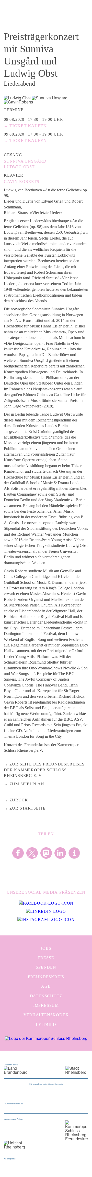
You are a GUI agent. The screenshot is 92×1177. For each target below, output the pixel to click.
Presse (46, 958)
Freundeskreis (46, 977)
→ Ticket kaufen (25, 126)
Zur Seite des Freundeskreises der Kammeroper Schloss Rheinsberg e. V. (44, 770)
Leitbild (46, 1024)
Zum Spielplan (26, 784)
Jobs (46, 948)
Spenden (46, 967)
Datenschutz (46, 996)
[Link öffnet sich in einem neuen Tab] (46, 903)
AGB (46, 986)
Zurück (18, 800)
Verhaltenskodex (46, 1015)
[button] (18, 853)
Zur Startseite (27, 808)
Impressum (46, 1005)
